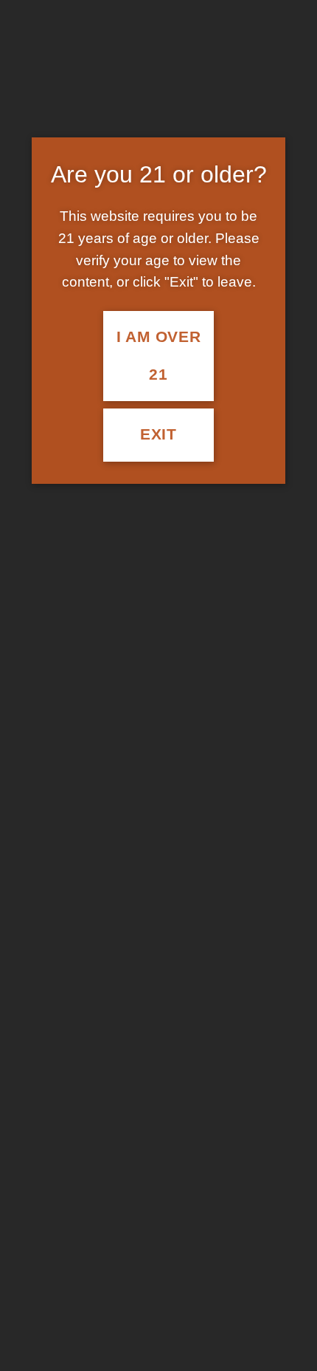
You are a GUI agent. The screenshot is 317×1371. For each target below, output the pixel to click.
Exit (158, 434)
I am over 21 (158, 355)
